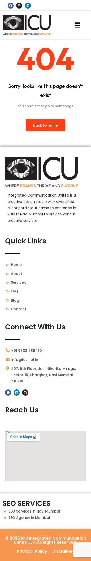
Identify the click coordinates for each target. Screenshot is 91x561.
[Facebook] (11, 6)
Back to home (45, 125)
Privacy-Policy (32, 551)
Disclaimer (63, 551)
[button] (77, 24)
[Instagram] (19, 6)
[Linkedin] (28, 6)
